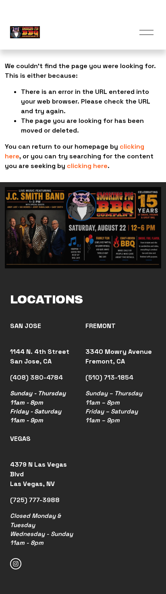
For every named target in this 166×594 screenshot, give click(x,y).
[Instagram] (15, 563)
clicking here (87, 166)
